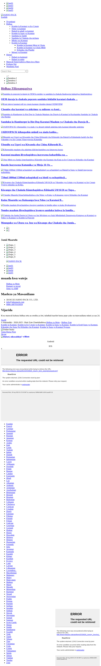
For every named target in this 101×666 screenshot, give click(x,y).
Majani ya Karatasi (19, 52)
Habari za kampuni (19, 57)
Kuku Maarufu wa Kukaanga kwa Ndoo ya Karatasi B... (32, 200)
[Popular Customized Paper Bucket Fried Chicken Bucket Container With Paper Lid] (44, 195)
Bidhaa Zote (66, 322)
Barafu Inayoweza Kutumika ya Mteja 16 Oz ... (27, 164)
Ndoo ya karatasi (19, 29)
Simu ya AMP (12, 288)
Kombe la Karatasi (19, 43)
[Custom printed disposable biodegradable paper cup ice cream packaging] (32, 150)
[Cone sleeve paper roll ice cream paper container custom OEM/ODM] (31, 104)
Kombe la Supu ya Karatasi (23, 33)
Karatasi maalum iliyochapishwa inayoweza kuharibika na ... (34, 154)
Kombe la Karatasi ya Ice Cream (25, 26)
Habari (9, 55)
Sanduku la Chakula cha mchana (25, 38)
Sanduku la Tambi (19, 36)
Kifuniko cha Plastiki (25, 50)
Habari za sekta (18, 59)
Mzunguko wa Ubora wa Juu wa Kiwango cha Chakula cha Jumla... (38, 222)
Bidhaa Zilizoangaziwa (16, 88)
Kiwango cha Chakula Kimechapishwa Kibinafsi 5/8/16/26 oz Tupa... (38, 190)
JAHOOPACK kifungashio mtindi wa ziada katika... (29, 132)
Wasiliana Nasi (12, 66)
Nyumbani (10, 21)
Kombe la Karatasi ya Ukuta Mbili (31, 47)
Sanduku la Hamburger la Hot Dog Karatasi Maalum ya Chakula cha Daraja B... (45, 121)
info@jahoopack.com (15, 302)
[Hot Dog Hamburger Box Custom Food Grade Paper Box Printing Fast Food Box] (50, 117)
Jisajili (3, 320)
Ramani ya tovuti (13, 286)
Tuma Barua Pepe (8, 332)
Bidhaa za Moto (13, 284)
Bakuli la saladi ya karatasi (23, 31)
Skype (3, 334)
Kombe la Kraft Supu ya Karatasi (83, 325)
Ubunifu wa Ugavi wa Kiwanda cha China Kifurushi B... (32, 144)
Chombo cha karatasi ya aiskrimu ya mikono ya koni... (31, 109)
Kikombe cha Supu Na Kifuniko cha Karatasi (20, 327)
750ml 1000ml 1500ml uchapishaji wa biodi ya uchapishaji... (34, 177)
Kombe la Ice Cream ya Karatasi (31, 325)
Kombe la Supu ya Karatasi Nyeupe (55, 327)
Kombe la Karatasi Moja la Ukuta (31, 45)
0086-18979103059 (14, 304)
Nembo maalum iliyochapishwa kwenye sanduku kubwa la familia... (38, 210)
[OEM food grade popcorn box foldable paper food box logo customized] (46, 94)
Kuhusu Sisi (11, 64)
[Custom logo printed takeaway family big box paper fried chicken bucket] (38, 205)
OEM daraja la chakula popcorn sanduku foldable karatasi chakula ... (39, 99)
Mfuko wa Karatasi (20, 40)
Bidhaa (9, 24)
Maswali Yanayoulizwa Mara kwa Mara (22, 62)
